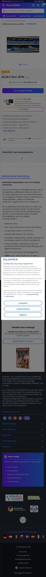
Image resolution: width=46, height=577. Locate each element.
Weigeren (23, 315)
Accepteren (23, 303)
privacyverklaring (32, 294)
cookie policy (9, 296)
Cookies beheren (23, 309)
